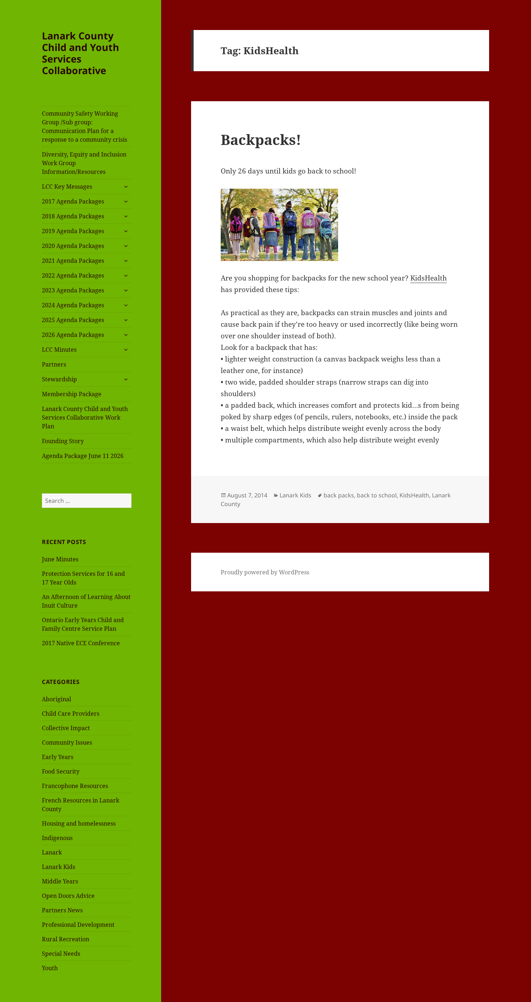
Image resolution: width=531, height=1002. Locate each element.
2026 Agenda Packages (73, 335)
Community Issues (67, 742)
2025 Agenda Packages (73, 320)
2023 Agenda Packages (73, 290)
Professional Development (78, 925)
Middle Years (60, 881)
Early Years (57, 757)
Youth (50, 968)
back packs (339, 495)
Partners (54, 364)
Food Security (60, 771)
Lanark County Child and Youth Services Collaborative (80, 53)
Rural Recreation (65, 939)
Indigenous (57, 838)
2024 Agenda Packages (73, 305)
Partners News (62, 910)
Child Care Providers (70, 714)
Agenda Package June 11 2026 (83, 456)
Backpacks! (261, 139)
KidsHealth (428, 278)
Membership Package (72, 394)
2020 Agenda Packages (73, 246)
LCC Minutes (59, 350)
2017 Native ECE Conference (81, 643)
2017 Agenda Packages (73, 201)
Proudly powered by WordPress (265, 572)
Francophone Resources (75, 786)
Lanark (52, 852)
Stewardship (59, 379)
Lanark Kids (58, 867)
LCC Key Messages (67, 186)
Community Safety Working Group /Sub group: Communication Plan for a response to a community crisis (84, 127)
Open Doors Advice (68, 896)
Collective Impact (66, 728)
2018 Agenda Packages (73, 216)
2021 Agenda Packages (73, 261)
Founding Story (63, 441)
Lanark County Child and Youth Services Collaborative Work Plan (85, 417)
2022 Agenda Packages (73, 275)
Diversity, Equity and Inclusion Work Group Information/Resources (84, 163)
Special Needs (61, 954)
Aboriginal (56, 699)
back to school (377, 495)
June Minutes (60, 559)
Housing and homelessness (79, 823)
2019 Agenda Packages (73, 231)
